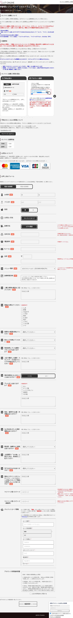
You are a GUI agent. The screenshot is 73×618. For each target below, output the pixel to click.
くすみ (25, 313)
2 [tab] (24, 117)
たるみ (25, 317)
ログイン (60, 610)
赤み (24, 315)
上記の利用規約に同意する (39, 593)
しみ (24, 308)
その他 (25, 394)
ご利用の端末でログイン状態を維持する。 (61, 613)
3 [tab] (27, 117)
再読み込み (24, 516)
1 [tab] (22, 117)
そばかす (26, 312)
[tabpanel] (13, 96)
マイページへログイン (8, 133)
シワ (24, 325)
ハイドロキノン (28, 390)
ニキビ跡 (26, 323)
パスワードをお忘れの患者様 (57, 615)
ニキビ (25, 321)
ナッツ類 (26, 388)
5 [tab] (32, 117)
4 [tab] (30, 117)
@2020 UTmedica (40, 615)
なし (24, 386)
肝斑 (24, 310)
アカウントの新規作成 (55, 617)
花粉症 (25, 392)
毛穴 (24, 319)
